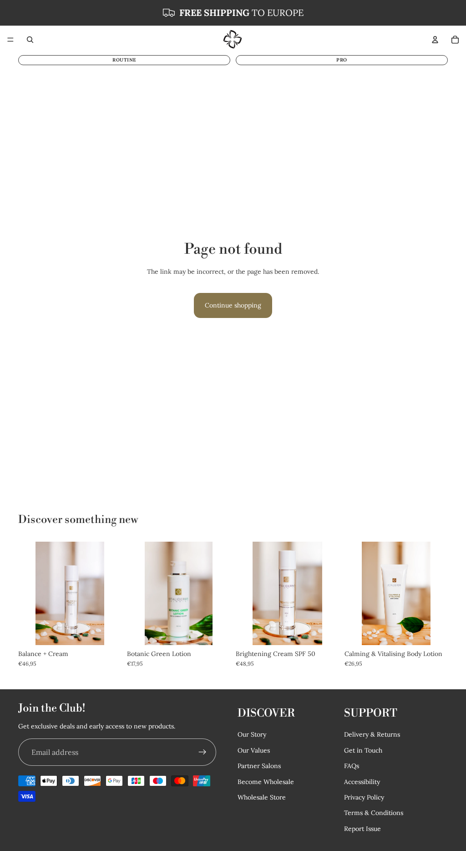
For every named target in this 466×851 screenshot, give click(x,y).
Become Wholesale (266, 781)
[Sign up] (202, 752)
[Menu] (10, 39)
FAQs (351, 766)
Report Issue (362, 828)
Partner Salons (259, 766)
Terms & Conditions (373, 813)
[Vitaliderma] (232, 39)
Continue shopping (233, 305)
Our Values (254, 750)
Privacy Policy (364, 797)
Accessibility (362, 781)
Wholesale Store (262, 797)
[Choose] (107, 631)
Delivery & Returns (372, 734)
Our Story (252, 734)
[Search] (30, 40)
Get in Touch (363, 750)
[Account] (435, 40)
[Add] (433, 631)
